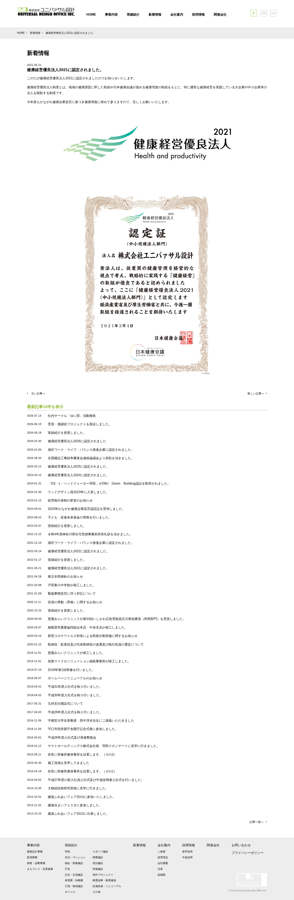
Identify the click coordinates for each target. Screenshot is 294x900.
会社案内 (164, 845)
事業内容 (33, 845)
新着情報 (139, 845)
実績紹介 (71, 845)
